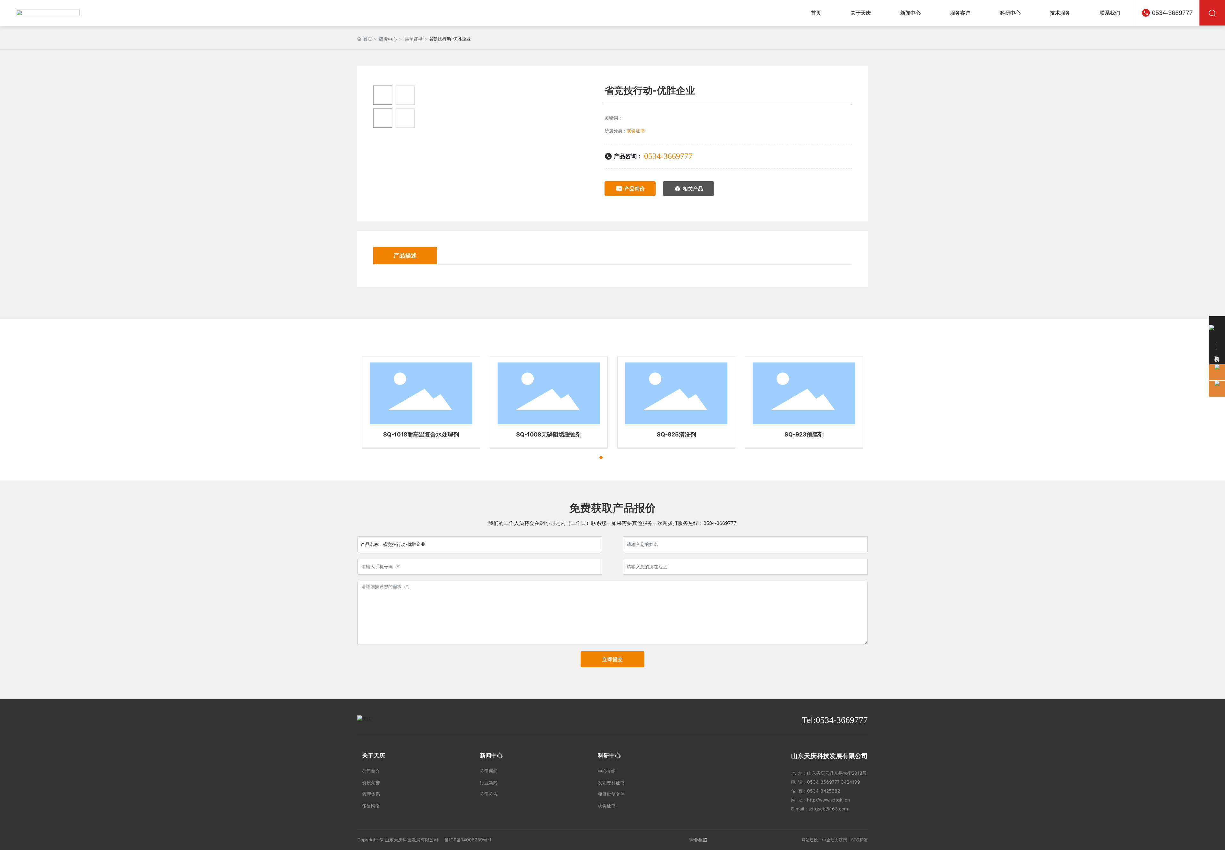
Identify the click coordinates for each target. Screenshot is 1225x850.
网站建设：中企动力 (820, 839)
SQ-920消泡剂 (804, 434)
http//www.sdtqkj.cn (828, 799)
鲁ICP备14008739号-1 (468, 839)
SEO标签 (859, 839)
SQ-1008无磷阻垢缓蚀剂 (421, 434)
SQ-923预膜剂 (676, 434)
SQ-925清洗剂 (548, 434)
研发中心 (388, 39)
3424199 (850, 782)
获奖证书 (414, 39)
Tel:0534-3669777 (835, 720)
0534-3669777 (1172, 12)
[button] (589, 457)
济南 (843, 839)
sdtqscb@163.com (828, 808)
